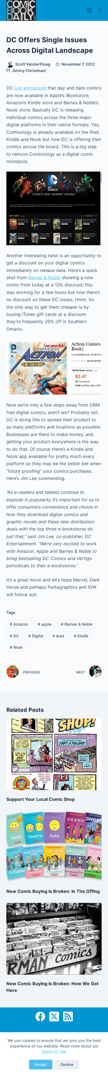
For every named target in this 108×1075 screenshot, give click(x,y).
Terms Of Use (53, 1051)
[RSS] (68, 1016)
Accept (41, 1064)
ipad (58, 635)
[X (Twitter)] (54, 1016)
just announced (30, 88)
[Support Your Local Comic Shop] (53, 754)
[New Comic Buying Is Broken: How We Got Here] (53, 938)
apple (45, 624)
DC (14, 635)
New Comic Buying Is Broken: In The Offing (53, 891)
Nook (16, 647)
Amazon (19, 624)
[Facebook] (40, 1016)
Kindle (81, 635)
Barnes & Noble (44, 277)
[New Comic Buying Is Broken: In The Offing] (53, 846)
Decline (67, 1064)
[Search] (99, 10)
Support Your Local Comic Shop (40, 799)
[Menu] (89, 10)
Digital (35, 635)
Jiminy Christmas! (29, 70)
